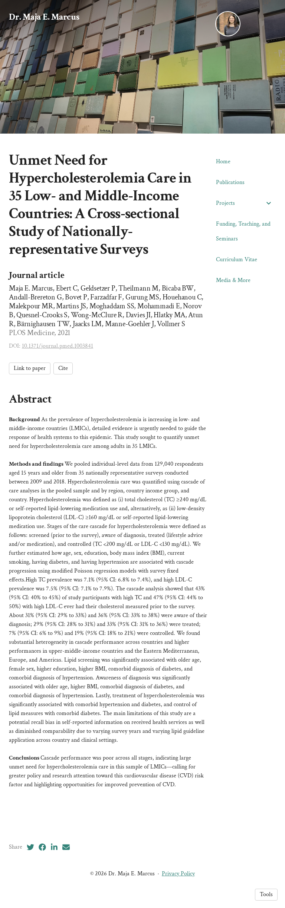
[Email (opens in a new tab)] (66, 847)
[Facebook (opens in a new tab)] (42, 847)
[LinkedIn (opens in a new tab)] (54, 847)
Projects (225, 203)
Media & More (233, 280)
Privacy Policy (178, 874)
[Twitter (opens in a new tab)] (30, 847)
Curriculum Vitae (236, 259)
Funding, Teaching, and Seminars (243, 231)
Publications (230, 182)
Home (223, 161)
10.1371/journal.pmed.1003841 (57, 346)
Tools (266, 894)
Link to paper (30, 368)
